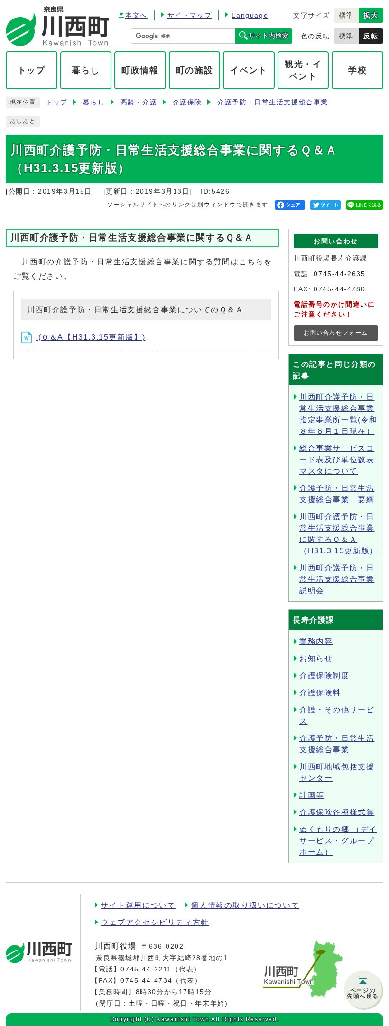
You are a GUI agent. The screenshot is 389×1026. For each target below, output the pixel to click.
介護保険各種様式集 (336, 812)
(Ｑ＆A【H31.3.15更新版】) (90, 337)
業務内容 (316, 641)
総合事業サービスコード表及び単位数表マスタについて (336, 459)
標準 (346, 15)
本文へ (136, 15)
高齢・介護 (138, 102)
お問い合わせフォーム (336, 333)
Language (250, 15)
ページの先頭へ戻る (363, 993)
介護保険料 (320, 693)
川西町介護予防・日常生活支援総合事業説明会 (336, 579)
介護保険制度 (324, 676)
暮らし (94, 102)
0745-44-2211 (145, 969)
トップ (57, 102)
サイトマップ (189, 15)
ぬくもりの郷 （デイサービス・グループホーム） (338, 840)
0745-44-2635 (339, 274)
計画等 (311, 795)
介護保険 (187, 102)
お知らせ (316, 658)
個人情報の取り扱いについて (245, 905)
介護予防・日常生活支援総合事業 (272, 102)
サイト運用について (138, 905)
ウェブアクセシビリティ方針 (155, 922)
